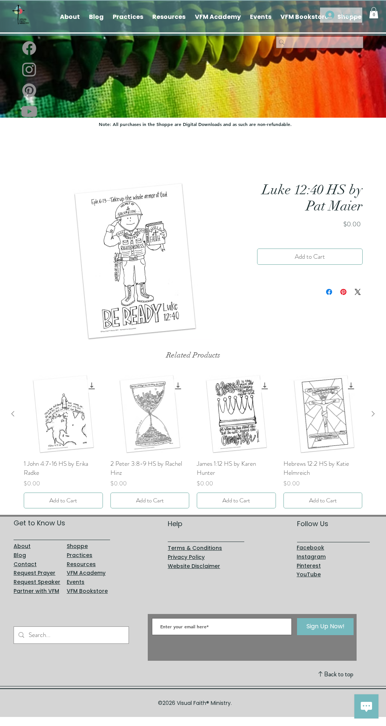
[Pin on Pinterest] (343, 292)
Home (30, 154)
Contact (25, 564)
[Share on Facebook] (329, 292)
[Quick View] (63, 414)
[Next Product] (373, 413)
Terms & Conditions (195, 548)
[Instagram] (29, 69)
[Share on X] (357, 292)
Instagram (311, 556)
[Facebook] (29, 48)
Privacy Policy (186, 557)
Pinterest (309, 565)
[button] (373, 12)
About (22, 546)
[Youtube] (29, 111)
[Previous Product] (12, 413)
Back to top (338, 673)
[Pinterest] (29, 90)
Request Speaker (37, 582)
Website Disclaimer (194, 566)
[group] (193, 441)
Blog (20, 555)
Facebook (310, 547)
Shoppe (77, 546)
